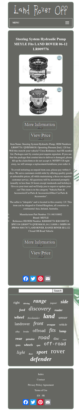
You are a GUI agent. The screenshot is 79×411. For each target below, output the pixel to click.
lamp (62, 331)
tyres (18, 345)
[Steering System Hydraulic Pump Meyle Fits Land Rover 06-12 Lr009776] (41, 69)
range (39, 301)
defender (40, 359)
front (38, 323)
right (16, 302)
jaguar (53, 303)
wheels (28, 345)
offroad (39, 330)
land (49, 316)
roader (58, 310)
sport (42, 352)
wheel (19, 317)
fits (52, 330)
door (31, 354)
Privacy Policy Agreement (41, 384)
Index (41, 374)
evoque (51, 324)
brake (26, 331)
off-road (55, 344)
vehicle (63, 324)
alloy (17, 331)
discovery (40, 308)
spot (38, 345)
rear (18, 338)
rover (58, 351)
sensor (62, 317)
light (21, 352)
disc (56, 339)
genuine (30, 339)
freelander (34, 318)
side (64, 301)
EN (38, 395)
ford (22, 310)
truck (64, 340)
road (44, 337)
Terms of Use (41, 390)
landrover (22, 324)
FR (43, 395)
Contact (41, 379)
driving (26, 303)
